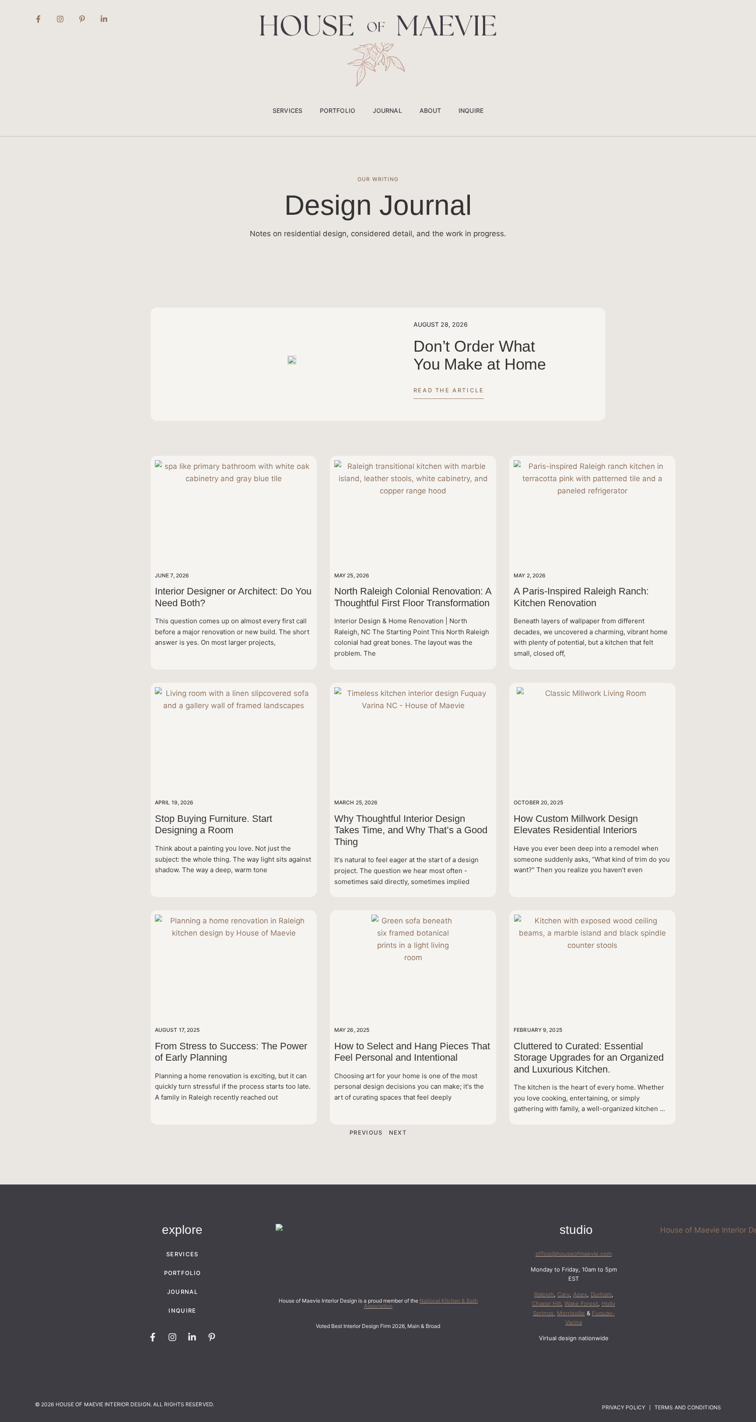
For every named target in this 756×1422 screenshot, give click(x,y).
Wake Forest (581, 1303)
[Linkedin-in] (103, 18)
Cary (563, 1294)
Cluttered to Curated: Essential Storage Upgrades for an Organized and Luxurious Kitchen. (589, 1058)
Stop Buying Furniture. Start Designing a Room (213, 824)
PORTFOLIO (337, 110)
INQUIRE (470, 110)
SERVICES (287, 110)
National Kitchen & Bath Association (421, 1303)
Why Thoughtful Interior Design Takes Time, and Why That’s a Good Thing (410, 830)
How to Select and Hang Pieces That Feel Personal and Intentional (412, 1052)
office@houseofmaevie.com (574, 1253)
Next (397, 1132)
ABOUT (430, 110)
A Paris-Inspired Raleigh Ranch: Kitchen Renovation (581, 597)
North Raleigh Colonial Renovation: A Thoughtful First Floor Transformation (412, 597)
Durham (601, 1294)
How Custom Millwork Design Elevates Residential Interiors (576, 824)
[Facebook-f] (38, 18)
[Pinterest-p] (81, 18)
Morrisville (571, 1313)
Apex (580, 1294)
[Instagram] (59, 18)
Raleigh (544, 1294)
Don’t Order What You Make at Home (479, 355)
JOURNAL (387, 110)
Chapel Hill (546, 1303)
